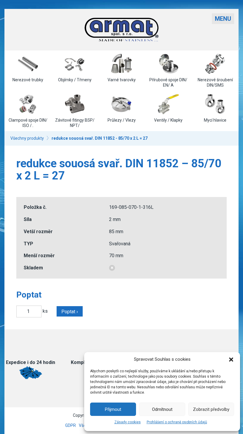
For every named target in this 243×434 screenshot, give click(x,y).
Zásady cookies (127, 422)
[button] (231, 360)
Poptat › (69, 311)
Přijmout (113, 409)
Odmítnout (162, 409)
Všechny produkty (27, 138)
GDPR (70, 425)
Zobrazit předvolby (211, 409)
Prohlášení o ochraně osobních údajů (177, 422)
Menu (223, 18)
